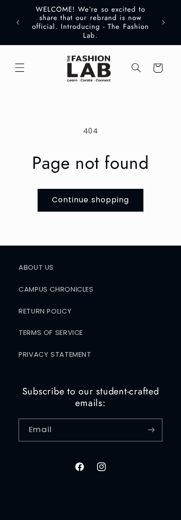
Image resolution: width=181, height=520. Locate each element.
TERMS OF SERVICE (51, 332)
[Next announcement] (163, 22)
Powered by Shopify (128, 514)
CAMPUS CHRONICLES (56, 289)
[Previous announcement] (17, 22)
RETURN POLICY (45, 311)
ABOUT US (36, 267)
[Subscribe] (151, 430)
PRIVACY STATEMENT (55, 354)
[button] (19, 68)
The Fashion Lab (73, 514)
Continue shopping (90, 199)
